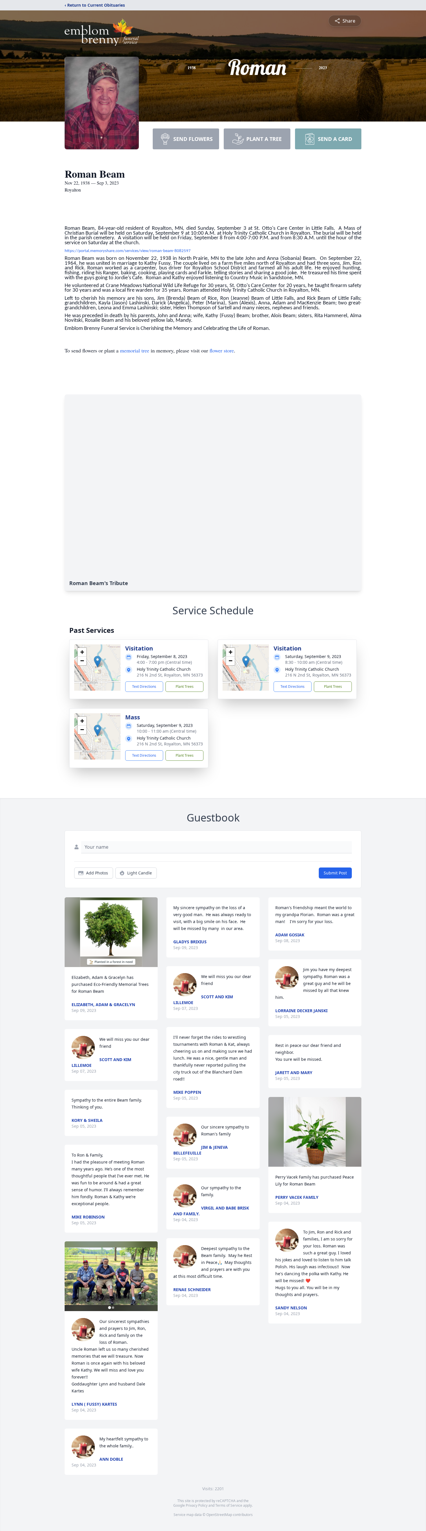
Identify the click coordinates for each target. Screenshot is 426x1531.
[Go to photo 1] (109, 1307)
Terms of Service (228, 1505)
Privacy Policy (196, 1505)
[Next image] (151, 1276)
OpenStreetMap (219, 1514)
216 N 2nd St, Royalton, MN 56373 (170, 675)
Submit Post (335, 873)
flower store (222, 350)
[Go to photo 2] (113, 1307)
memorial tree (134, 350)
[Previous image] (70, 1276)
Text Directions (144, 686)
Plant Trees (185, 686)
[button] (97, 662)
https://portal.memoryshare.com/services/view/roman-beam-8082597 (128, 251)
